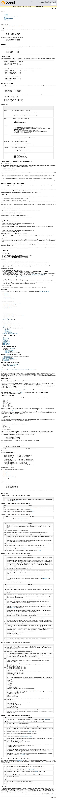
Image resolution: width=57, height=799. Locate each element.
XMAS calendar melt (6, 308)
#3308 (31, 509)
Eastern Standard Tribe (7, 356)
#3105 (23, 518)
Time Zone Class (8, 331)
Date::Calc (7, 351)
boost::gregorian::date (31, 769)
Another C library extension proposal (9, 325)
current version (38, 6)
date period (24, 736)
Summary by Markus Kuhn (17, 303)
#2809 (17, 518)
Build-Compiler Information (8, 18)
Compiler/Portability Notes (16, 369)
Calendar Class (7, 329)
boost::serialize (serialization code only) (9, 476)
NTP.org (13, 316)
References (6, 17)
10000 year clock (6, 359)
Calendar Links (9, 307)
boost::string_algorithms (7, 475)
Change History (6, 20)
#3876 (17, 500)
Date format (5, 342)
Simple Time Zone (6, 344)
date (18, 392)
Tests (5, 19)
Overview (2, 369)
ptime (22, 392)
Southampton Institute (12, 365)
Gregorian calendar (6, 338)
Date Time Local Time (13, 607)
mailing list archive (13, 410)
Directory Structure (24, 369)
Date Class (23, 754)
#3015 (21, 518)
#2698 (40, 550)
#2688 (24, 548)
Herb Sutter (41, 2)
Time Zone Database (6, 327)
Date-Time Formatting (8, 332)
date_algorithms (20, 760)
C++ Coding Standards (53, 2)
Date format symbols (6, 341)
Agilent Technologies (16, 364)
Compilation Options (8, 369)
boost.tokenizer (5, 471)
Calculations (6, 14)
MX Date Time (12, 348)
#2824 (19, 518)
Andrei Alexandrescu (46, 2)
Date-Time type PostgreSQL (7, 319)
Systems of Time (9, 317)
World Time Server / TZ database (8, 358)
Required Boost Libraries (32, 369)
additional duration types (22, 389)
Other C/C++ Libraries (6, 295)
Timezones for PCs (6, 360)
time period (29, 736)
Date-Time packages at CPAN (10, 350)
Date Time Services (8, 330)
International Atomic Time (7, 318)
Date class (5, 339)
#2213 (33, 511)
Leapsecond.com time (6, 357)
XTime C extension (6, 324)
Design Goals (6, 15)
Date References (6, 293)
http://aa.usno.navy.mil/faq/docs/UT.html (38, 274)
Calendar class (5, 337)
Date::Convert (7, 352)
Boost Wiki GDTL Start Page (44, 291)
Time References (6, 294)
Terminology (6, 16)
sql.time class (5, 340)
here (43, 617)
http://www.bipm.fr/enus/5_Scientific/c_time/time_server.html (22, 276)
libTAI (4, 326)
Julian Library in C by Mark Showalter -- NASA (10, 333)
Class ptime (36, 771)
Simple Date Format (6, 343)
